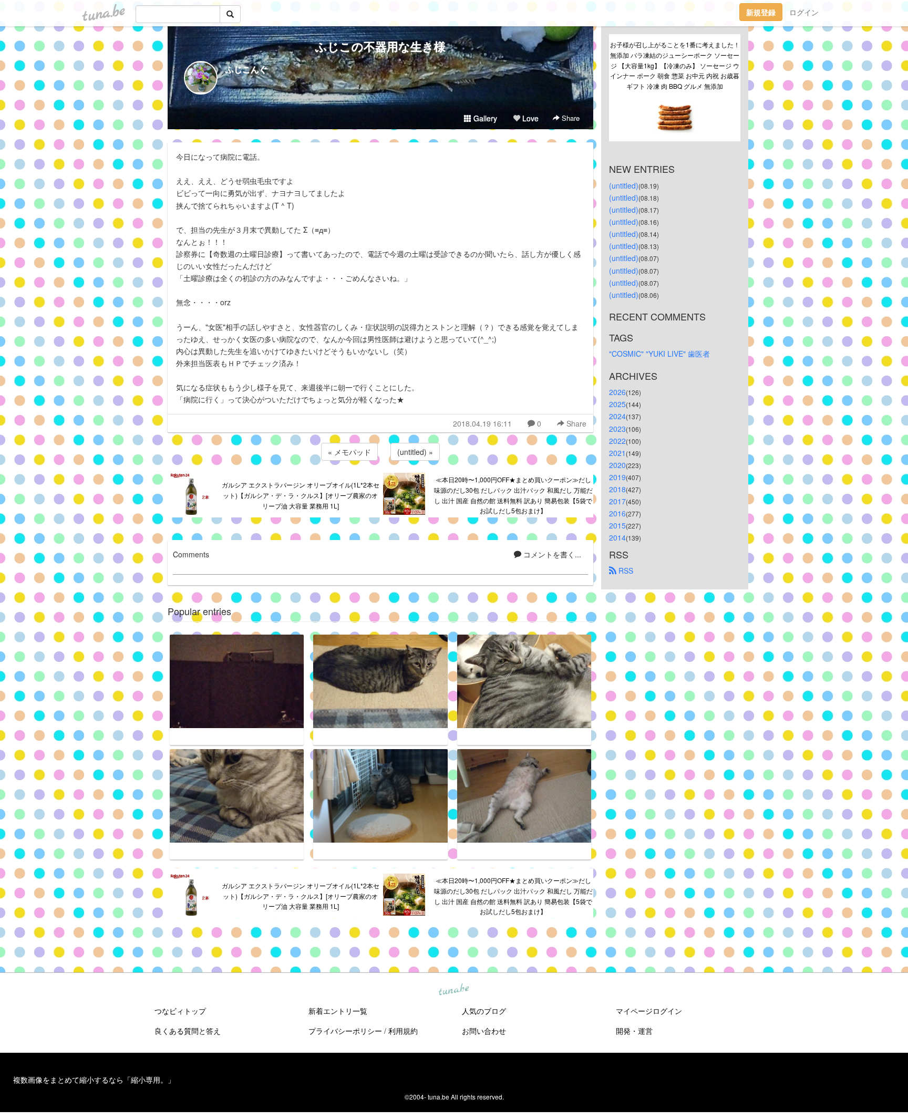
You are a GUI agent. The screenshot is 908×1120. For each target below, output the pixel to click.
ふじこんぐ (246, 69)
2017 (617, 501)
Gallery (484, 118)
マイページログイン (649, 1010)
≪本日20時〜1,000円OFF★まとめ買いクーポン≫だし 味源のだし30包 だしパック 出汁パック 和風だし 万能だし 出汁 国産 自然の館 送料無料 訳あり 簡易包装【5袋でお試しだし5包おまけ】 (513, 495)
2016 (617, 513)
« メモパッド (349, 452)
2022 (617, 440)
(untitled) (623, 185)
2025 (617, 404)
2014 (617, 537)
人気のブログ (484, 1010)
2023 (617, 428)
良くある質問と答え (187, 1030)
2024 (617, 416)
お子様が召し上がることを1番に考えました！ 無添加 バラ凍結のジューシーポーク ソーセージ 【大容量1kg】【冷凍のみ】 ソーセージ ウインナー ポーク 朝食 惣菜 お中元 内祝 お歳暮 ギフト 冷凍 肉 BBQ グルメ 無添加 (675, 65)
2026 (617, 392)
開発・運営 (634, 1030)
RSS (624, 570)
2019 (617, 477)
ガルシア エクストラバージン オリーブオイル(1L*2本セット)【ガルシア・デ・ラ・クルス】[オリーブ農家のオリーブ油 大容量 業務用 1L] (300, 495)
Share (570, 118)
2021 (617, 453)
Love (529, 118)
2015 (617, 525)
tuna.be (453, 990)
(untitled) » (415, 452)
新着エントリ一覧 (337, 1010)
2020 (617, 465)
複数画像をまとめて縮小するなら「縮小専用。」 (94, 1079)
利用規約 (403, 1030)
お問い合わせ (484, 1030)
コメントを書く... (551, 554)
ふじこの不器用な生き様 (380, 46)
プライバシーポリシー (345, 1030)
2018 (617, 489)
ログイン (804, 12)
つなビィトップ (180, 1010)
